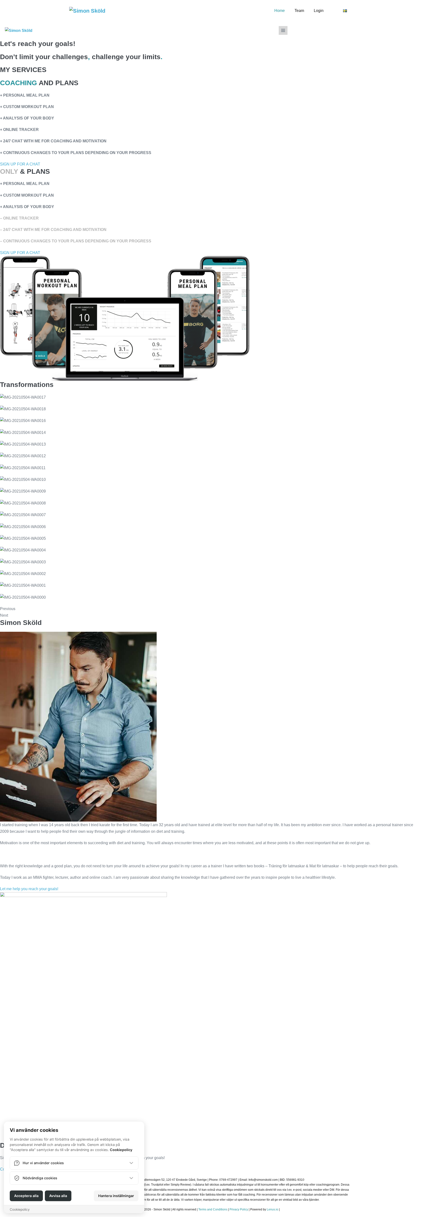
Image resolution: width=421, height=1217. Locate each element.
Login (319, 11)
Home (279, 11)
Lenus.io (272, 1209)
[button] (20, 164)
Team (299, 11)
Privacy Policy (239, 1209)
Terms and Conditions (212, 1209)
